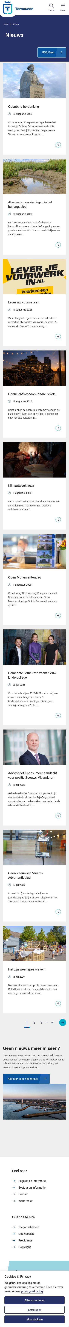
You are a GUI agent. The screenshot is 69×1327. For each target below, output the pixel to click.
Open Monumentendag (24, 577)
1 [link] (27, 1022)
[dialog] (34, 1299)
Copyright (24, 1247)
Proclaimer (25, 1240)
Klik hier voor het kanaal (23, 1079)
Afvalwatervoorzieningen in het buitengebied (30, 204)
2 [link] (34, 1022)
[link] (62, 1022)
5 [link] (52, 1022)
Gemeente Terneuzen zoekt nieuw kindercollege (32, 675)
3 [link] (41, 1022)
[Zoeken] (51, 8)
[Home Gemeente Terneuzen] (18, 7)
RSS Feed (48, 52)
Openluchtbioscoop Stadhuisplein (32, 394)
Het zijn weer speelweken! (27, 969)
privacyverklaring (32, 1291)
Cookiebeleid (26, 1233)
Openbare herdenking (23, 106)
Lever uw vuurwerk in (23, 302)
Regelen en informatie (32, 1181)
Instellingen (34, 1310)
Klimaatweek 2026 (21, 485)
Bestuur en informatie (31, 1187)
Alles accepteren (35, 1300)
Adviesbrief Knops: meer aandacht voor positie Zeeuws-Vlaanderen (32, 775)
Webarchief (25, 1201)
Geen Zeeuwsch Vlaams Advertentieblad (25, 875)
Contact (23, 1194)
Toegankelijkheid (28, 1227)
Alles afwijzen (34, 1319)
